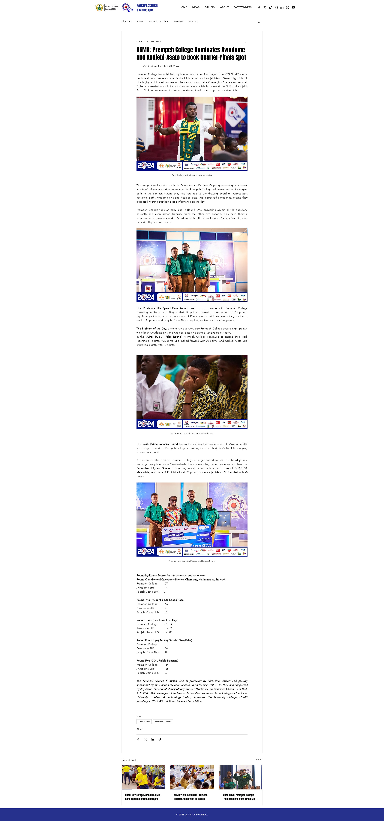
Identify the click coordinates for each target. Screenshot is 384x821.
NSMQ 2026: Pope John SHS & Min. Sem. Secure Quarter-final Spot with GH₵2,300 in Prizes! (143, 797)
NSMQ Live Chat (158, 21)
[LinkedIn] (282, 7)
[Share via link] (160, 739)
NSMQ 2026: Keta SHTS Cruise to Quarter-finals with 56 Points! (190, 797)
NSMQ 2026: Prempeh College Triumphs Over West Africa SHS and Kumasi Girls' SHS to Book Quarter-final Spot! (239, 797)
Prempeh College (163, 721)
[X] (265, 7)
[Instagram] (276, 7)
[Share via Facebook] (137, 739)
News (140, 21)
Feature (193, 21)
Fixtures (178, 21)
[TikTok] (270, 7)
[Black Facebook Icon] (259, 7)
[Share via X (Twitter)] (145, 739)
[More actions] (246, 41)
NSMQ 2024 (144, 721)
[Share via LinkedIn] (152, 739)
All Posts (126, 21)
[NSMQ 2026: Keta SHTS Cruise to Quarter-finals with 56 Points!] (192, 777)
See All (259, 759)
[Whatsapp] (288, 7)
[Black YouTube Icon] (293, 7)
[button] (258, 21)
